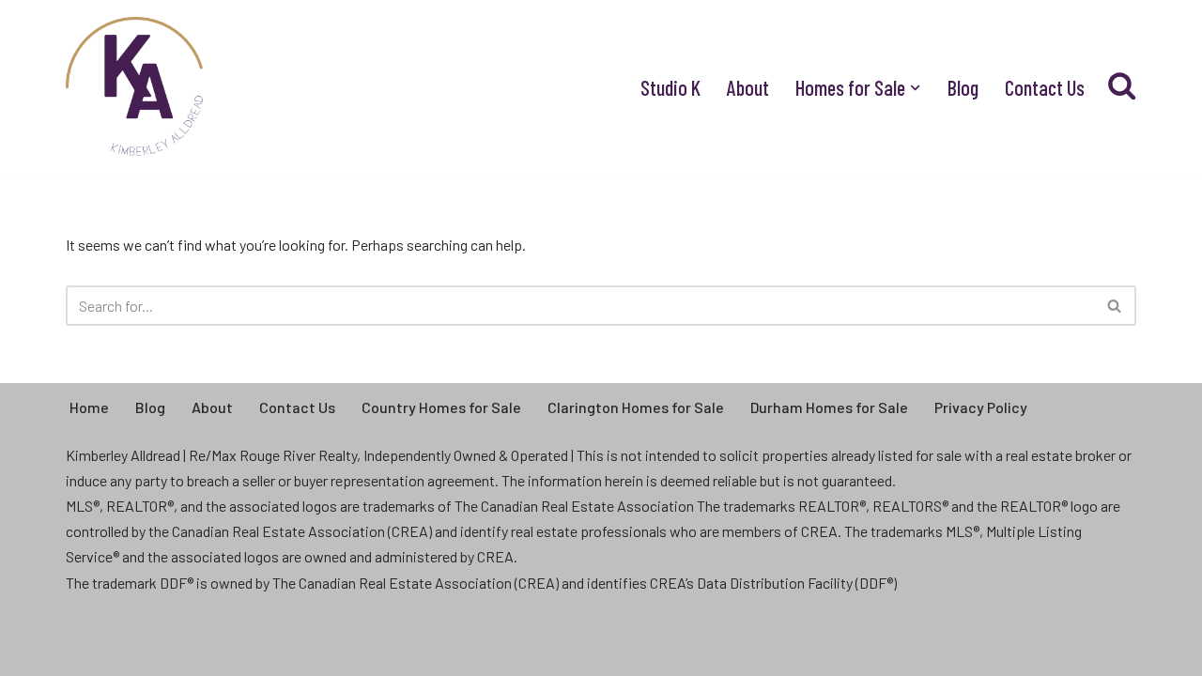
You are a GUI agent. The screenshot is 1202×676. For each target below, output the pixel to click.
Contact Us (1045, 87)
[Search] (1115, 305)
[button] (915, 88)
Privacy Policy (980, 407)
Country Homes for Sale (441, 407)
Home (89, 407)
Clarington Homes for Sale (635, 407)
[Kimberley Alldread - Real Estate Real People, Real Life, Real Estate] (136, 88)
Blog (963, 87)
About (748, 87)
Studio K (670, 87)
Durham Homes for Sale (829, 407)
